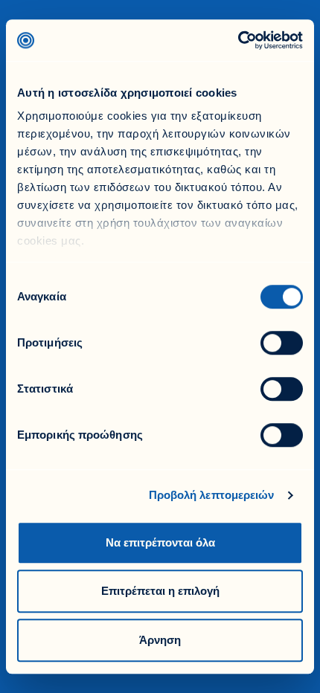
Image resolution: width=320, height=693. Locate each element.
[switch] (281, 343)
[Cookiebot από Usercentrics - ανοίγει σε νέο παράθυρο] (238, 40)
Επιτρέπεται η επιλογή (160, 590)
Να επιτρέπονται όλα (160, 542)
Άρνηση (160, 640)
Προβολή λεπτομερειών (212, 495)
